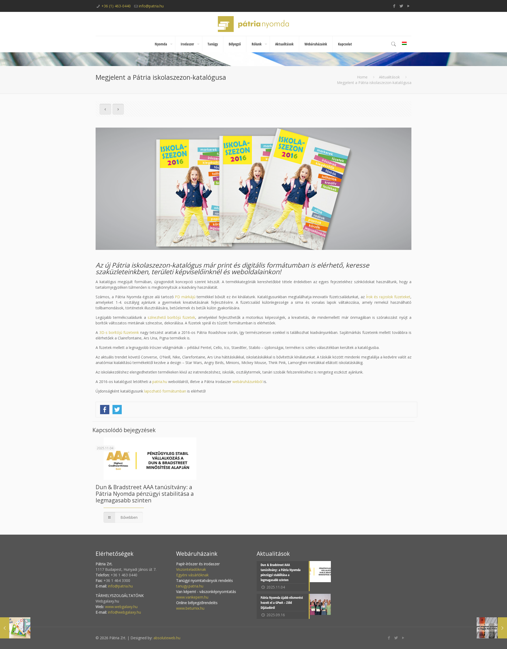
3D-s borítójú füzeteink (119, 332)
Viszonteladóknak (191, 569)
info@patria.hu (151, 5)
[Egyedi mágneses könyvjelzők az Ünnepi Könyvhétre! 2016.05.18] (492, 627)
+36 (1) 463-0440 (116, 5)
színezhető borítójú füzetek (171, 317)
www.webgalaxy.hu (121, 606)
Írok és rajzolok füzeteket (388, 296)
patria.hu (159, 381)
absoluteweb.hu (166, 637)
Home (362, 77)
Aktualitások (389, 77)
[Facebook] (394, 5)
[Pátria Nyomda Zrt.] (253, 24)
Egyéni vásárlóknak (192, 574)
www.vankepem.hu (192, 597)
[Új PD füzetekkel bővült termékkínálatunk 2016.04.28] (15, 627)
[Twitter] (401, 5)
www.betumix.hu (190, 608)
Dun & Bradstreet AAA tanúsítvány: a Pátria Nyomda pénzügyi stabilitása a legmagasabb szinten (145, 493)
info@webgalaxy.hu (124, 612)
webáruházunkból (247, 381)
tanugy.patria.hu (189, 586)
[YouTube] (408, 5)
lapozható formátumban (165, 391)
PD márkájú (185, 296)
